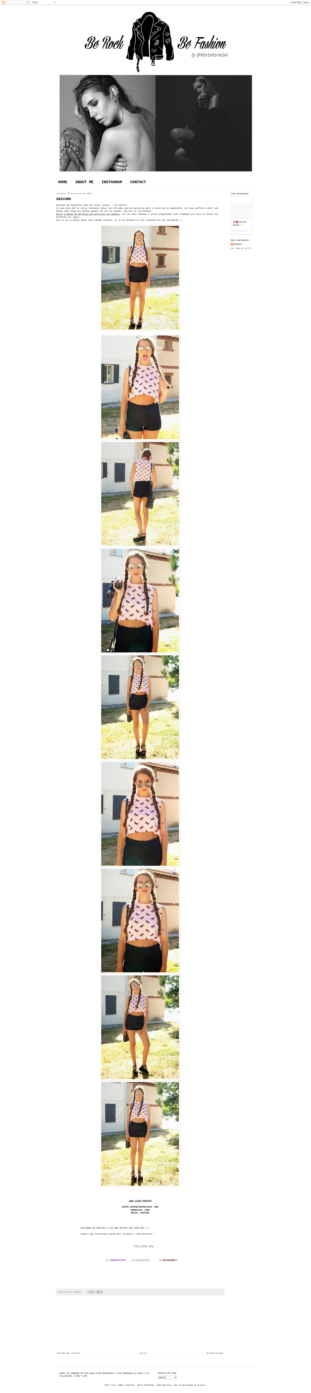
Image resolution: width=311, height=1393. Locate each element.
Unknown (238, 244)
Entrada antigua (214, 1353)
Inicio (143, 1353)
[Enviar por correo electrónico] (89, 1291)
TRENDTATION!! (118, 1260)
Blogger (201, 1385)
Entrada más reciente (68, 1353)
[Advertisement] (140, 1325)
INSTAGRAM (112, 182)
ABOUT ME (84, 182)
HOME (62, 182)
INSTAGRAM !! (170, 1260)
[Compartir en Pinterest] (101, 1291)
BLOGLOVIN (141, 1260)
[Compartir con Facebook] (98, 1291)
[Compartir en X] (95, 1291)
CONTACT (138, 182)
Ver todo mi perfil (241, 248)
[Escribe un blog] (92, 1291)
